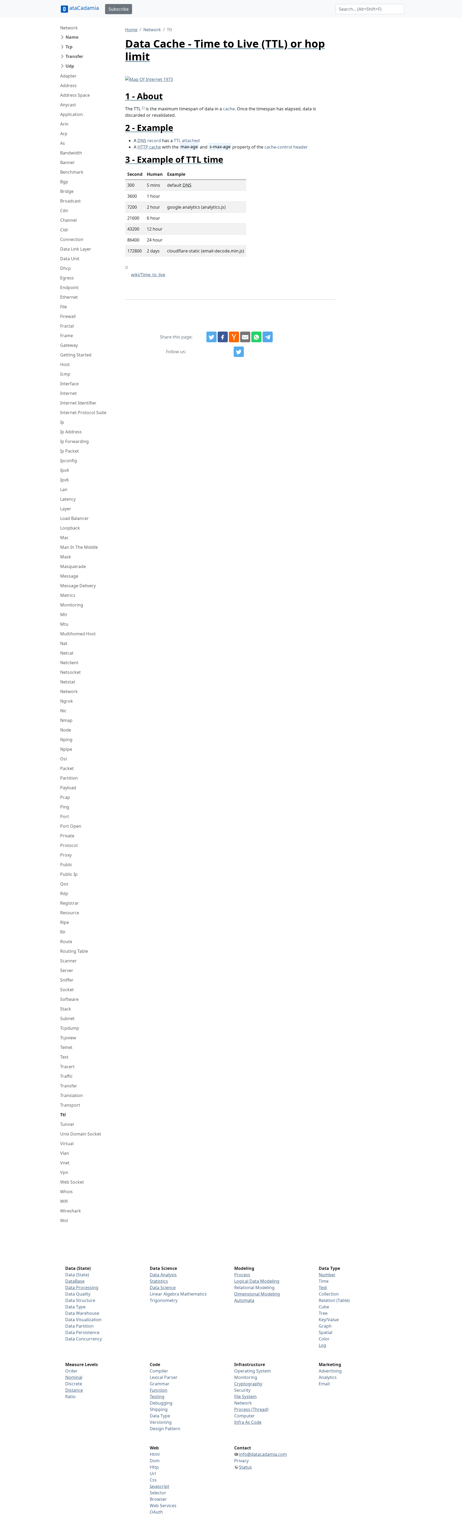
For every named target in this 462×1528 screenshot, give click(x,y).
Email (324, 1384)
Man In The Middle (79, 547)
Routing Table (74, 951)
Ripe (64, 922)
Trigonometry (164, 1300)
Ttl (63, 1115)
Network (69, 28)
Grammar (160, 1384)
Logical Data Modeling (256, 1281)
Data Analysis (163, 1275)
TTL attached (187, 140)
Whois (66, 1192)
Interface (69, 384)
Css (153, 1480)
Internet (68, 393)
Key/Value (329, 1320)
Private (67, 836)
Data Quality (77, 1294)
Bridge (67, 191)
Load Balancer (74, 518)
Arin (64, 124)
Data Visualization (83, 1320)
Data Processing (81, 1287)
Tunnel (67, 1124)
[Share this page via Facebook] (223, 337)
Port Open (70, 826)
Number (327, 1275)
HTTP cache (149, 147)
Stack (65, 1009)
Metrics (67, 595)
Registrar (69, 903)
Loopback (70, 528)
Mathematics (193, 1294)
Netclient (69, 663)
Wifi (64, 1201)
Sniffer (67, 980)
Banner (67, 162)
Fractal (67, 326)
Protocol (69, 845)
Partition (69, 778)
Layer (65, 509)
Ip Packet (69, 451)
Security (242, 1390)
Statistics (159, 1281)
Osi (63, 759)
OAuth (156, 1512)
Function (158, 1390)
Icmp (65, 374)
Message (69, 576)
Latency (68, 499)
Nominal (73, 1377)
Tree (323, 1313)
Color (324, 1339)
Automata (244, 1300)
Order (71, 1371)
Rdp (64, 893)
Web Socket (72, 1182)
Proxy (66, 855)
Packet (67, 768)
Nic (63, 711)
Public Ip (69, 874)
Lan (63, 489)
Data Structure (80, 1300)
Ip (62, 422)
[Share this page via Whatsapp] (256, 337)
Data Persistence (82, 1332)
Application (71, 114)
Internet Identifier (78, 403)
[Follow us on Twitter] (239, 352)
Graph (325, 1326)
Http (154, 1467)
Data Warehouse (82, 1313)
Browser (158, 1499)
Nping (66, 739)
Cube (324, 1307)
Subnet (67, 1018)
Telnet (66, 1047)
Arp (63, 134)
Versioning (161, 1422)
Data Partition (79, 1326)
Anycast (68, 105)
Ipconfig (68, 461)
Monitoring (71, 605)
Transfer (74, 56)
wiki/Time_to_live (148, 275)
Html (155, 1454)
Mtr (64, 614)
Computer (244, 1416)
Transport (70, 1105)
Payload (68, 788)
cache (229, 109)
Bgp (64, 182)
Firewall (68, 316)
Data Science (163, 1287)
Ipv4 (64, 470)
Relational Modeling (254, 1287)
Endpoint (69, 287)
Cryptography (248, 1384)
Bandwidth (71, 153)
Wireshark (70, 1211)
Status (245, 1467)
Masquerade (73, 566)
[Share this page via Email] (245, 337)
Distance (74, 1390)
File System (245, 1396)
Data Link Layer (75, 249)
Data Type (75, 1307)
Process (242, 1275)
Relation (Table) (334, 1300)
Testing (157, 1396)
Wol (64, 1220)
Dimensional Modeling (257, 1294)
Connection (71, 239)
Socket (67, 990)
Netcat (67, 653)
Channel (68, 220)
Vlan (64, 1153)
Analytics (328, 1377)
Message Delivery (78, 586)
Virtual (67, 1143)
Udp (70, 66)
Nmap (66, 720)
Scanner (68, 961)
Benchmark (71, 172)
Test (64, 1057)
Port (64, 816)
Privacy (241, 1461)
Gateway (69, 345)
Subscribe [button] (119, 9)
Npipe (66, 749)
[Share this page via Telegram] (268, 337)
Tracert (67, 1067)
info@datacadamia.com (263, 1454)
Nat (63, 643)
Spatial (325, 1332)
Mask (65, 557)
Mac (64, 538)
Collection (329, 1294)
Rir (63, 932)
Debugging (161, 1403)
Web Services (163, 1505)
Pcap (65, 797)
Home (131, 30)
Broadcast (70, 201)
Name (72, 37)
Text (323, 1287)
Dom (155, 1461)
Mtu (64, 624)
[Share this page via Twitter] (211, 337)
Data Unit (69, 259)
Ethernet (69, 297)
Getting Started (75, 355)
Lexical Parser (164, 1377)
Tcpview (68, 1038)
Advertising (330, 1371)
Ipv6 (64, 480)
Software (69, 999)
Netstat (67, 682)
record (149, 140)
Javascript (159, 1486)
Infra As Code (247, 1422)
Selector (158, 1493)
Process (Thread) (251, 1409)
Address (68, 85)
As (62, 143)
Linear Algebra (164, 1294)
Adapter (68, 76)
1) (143, 107)
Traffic (66, 1076)
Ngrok (66, 701)
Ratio (70, 1396)
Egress (67, 278)
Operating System (252, 1371)
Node (65, 730)
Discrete (73, 1384)
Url (153, 1473)
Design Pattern (165, 1429)
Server (66, 970)
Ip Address (71, 432)
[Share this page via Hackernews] (234, 337)
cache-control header (286, 147)
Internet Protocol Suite (83, 412)
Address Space (75, 95)
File (63, 307)
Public (66, 865)
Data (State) (77, 1275)
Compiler (159, 1371)
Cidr (64, 230)
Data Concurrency (83, 1339)
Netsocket (70, 672)
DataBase (74, 1281)
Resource (69, 913)
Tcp (69, 47)
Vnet (65, 1163)
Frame (66, 336)
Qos (64, 884)
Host (65, 364)
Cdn (64, 210)
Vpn (64, 1172)
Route (66, 941)
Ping (64, 807)
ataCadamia (84, 7)
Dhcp (65, 268)
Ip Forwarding (74, 441)
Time (324, 1281)
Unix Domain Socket (80, 1134)
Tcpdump (69, 1028)
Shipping (159, 1409)
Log (322, 1345)
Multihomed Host (78, 634)
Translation (71, 1095)
